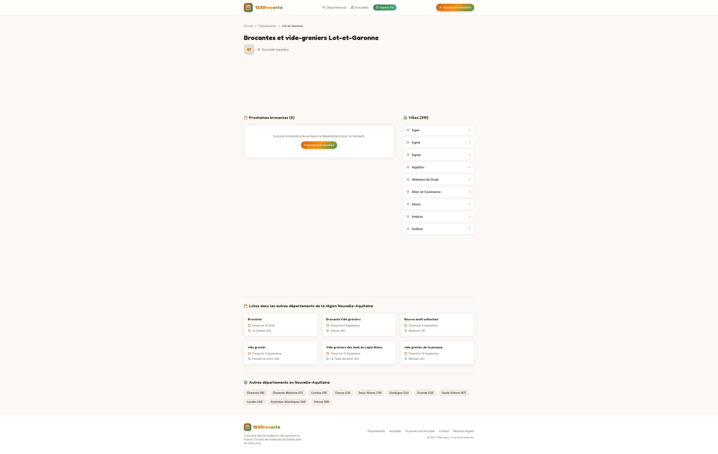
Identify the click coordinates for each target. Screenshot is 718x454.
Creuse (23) (342, 392)
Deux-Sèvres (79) (370, 392)
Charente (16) (255, 392)
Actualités (362, 7)
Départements (336, 7)
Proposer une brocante (319, 145)
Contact (444, 431)
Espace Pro (387, 7)
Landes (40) (255, 401)
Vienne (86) (321, 401)
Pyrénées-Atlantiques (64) (288, 401)
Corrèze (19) (319, 392)
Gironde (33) (425, 392)
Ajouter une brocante (457, 7)
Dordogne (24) (399, 392)
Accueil (248, 25)
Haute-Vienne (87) (454, 392)
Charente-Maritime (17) (288, 392)
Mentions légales (463, 431)
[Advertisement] (359, 87)
